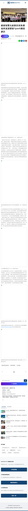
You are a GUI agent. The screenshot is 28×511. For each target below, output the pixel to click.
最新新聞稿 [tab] (9, 406)
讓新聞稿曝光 (14, 482)
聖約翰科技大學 (22, 447)
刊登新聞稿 (14, 469)
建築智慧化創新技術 (5, 365)
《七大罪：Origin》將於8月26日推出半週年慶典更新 (16, 426)
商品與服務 (19, 36)
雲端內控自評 (16, 452)
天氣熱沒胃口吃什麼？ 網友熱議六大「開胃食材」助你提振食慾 (16, 421)
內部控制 (4, 452)
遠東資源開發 (12, 365)
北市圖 (3, 450)
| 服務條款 (11, 507)
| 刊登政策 (8, 507)
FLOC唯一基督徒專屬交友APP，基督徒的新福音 (15, 410)
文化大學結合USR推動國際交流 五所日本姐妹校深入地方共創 (16, 437)
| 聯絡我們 (20, 507)
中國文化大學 (14, 447)
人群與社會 (9, 38)
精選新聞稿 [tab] (4, 406)
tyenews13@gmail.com (11, 394)
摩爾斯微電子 (13, 450)
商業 (23, 36)
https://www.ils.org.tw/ (7, 327)
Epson (19, 450)
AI (7, 450)
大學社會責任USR (5, 447)
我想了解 (14, 495)
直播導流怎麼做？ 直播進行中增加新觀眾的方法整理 (16, 431)
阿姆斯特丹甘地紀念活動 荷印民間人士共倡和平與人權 (16, 416)
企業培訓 (10, 452)
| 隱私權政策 (15, 507)
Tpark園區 (18, 365)
